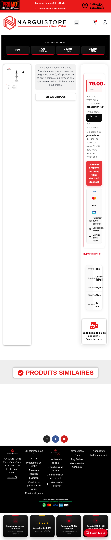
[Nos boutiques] (99, 6)
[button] (76, 22)
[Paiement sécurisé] (55, 503)
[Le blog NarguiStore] (55, 452)
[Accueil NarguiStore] (35, 22)
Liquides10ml (68, 50)
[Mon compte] (105, 22)
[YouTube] (64, 439)
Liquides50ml (93, 50)
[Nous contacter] (85, 5)
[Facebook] (55, 439)
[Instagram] (46, 439)
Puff (17, 50)
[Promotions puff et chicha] (10, 5)
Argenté (100, 287)
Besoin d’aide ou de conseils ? (94, 334)
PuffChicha (43, 50)
